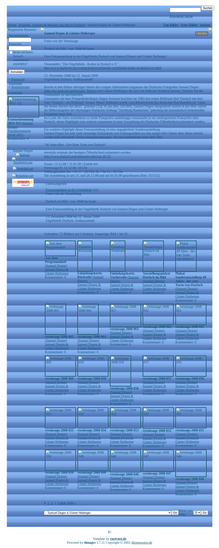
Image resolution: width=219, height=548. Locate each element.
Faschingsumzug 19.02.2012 (19, 133)
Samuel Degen (23, 151)
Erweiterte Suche (181, 16)
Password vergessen (16, 81)
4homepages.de (141, 542)
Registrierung (20, 87)
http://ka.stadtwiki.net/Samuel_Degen (70, 91)
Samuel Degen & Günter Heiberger (57, 271)
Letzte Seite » (67, 503)
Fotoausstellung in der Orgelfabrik (69, 190)
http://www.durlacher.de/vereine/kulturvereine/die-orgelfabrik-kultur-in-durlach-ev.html (102, 68)
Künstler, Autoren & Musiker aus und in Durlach (52, 25)
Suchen (205, 25)
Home (12, 25)
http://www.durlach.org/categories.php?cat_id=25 (77, 156)
